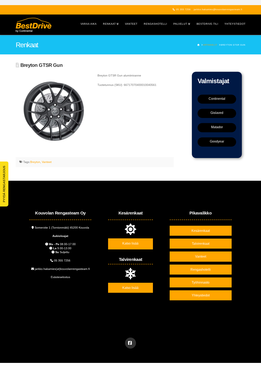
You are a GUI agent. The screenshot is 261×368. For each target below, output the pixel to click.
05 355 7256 (183, 9)
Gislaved (216, 112)
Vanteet (47, 162)
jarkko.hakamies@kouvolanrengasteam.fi (218, 9)
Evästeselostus (60, 277)
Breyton (35, 162)
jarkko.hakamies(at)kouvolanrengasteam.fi (62, 268)
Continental (217, 98)
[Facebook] (130, 343)
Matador (217, 127)
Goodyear (217, 141)
